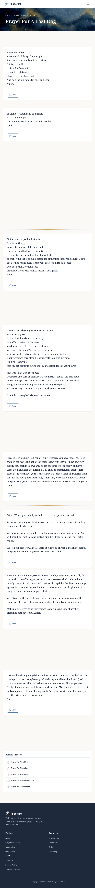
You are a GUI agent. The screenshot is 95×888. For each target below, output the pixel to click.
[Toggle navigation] (88, 4)
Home (7, 15)
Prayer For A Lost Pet (19, 768)
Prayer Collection (12, 843)
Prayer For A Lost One (20, 774)
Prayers (16, 15)
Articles (52, 847)
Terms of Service (12, 870)
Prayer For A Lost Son (19, 762)
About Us (9, 861)
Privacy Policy (11, 865)
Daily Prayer (10, 852)
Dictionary (53, 852)
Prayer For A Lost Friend (20, 787)
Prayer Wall (53, 843)
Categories (10, 847)
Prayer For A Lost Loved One (22, 780)
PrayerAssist (54, 838)
